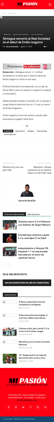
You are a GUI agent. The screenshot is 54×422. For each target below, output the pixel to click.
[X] (12, 57)
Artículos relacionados (14, 214)
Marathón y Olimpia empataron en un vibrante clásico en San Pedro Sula (39, 170)
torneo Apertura (10, 134)
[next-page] (9, 265)
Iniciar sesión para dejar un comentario (27, 283)
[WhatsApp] (24, 57)
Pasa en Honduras (37, 34)
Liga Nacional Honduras (21, 34)
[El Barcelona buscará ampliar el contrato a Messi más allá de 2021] (10, 319)
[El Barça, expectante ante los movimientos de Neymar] (10, 305)
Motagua (31, 131)
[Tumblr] (38, 407)
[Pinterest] (18, 57)
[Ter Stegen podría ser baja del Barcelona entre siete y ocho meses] (10, 358)
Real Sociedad (42, 131)
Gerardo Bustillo (12, 46)
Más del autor (34, 214)
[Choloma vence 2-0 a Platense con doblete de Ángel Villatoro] (10, 225)
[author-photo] (27, 197)
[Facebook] (5, 57)
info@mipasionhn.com (27, 400)
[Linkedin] (23, 407)
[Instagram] (16, 407)
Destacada (12, 13)
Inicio (3, 13)
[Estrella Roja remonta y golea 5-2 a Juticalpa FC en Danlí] (10, 238)
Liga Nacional (20, 131)
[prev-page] (4, 265)
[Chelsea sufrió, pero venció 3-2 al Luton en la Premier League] (10, 331)
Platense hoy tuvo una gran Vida (13, 168)
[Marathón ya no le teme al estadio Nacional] (10, 345)
